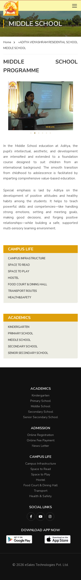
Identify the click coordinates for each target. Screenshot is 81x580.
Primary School (20, 333)
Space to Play (40, 474)
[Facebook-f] (31, 516)
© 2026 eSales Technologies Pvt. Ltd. (40, 565)
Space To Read (19, 265)
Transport (40, 491)
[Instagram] (50, 516)
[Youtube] (40, 516)
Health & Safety (40, 496)
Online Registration (40, 435)
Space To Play (18, 271)
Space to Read (40, 469)
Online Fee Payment (40, 440)
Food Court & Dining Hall (27, 284)
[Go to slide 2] (34, 133)
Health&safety (19, 297)
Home (7, 42)
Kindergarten (18, 327)
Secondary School (23, 346)
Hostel (13, 278)
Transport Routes (22, 291)
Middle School (19, 340)
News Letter (40, 446)
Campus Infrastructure (26, 258)
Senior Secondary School (28, 353)
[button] (8, 105)
